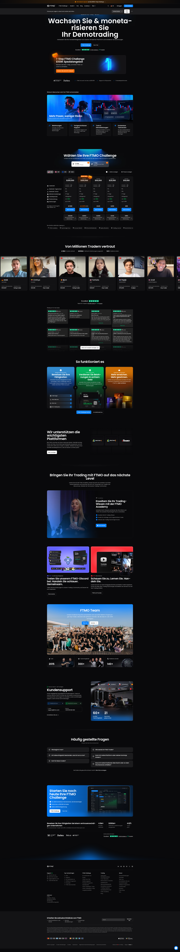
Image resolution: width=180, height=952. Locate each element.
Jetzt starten (70, 209)
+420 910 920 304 (53, 880)
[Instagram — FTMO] (124, 866)
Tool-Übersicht (104, 879)
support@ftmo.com (54, 878)
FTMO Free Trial (86, 879)
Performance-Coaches (107, 880)
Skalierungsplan (86, 881)
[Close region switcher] (132, 11)
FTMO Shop (122, 890)
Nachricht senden (53, 877)
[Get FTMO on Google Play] (129, 938)
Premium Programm (87, 883)
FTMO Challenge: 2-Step (88, 888)
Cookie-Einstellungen (61, 944)
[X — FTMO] (129, 866)
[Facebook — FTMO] (126, 866)
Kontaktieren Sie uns (52, 715)
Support (68, 877)
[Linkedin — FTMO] (132, 866)
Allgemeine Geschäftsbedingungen (87, 944)
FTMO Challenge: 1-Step (88, 886)
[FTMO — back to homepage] (51, 6)
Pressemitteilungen (124, 875)
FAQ (77, 6)
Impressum (75, 944)
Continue (127, 11)
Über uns (121, 879)
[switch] (107, 172)
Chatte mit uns (52, 875)
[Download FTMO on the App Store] (121, 938)
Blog (81, 6)
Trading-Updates (105, 888)
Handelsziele (85, 884)
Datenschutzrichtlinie (101, 944)
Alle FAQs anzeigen (101, 770)
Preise (83, 877)
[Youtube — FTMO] (121, 866)
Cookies (69, 944)
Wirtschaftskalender (106, 884)
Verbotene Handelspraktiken (105, 876)
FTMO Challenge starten (84, 412)
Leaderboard (104, 882)
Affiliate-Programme (124, 884)
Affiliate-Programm (71, 881)
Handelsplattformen (106, 890)
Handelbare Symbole (106, 886)
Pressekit (68, 883)
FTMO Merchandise (71, 884)
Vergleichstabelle (86, 890)
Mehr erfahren (122, 383)
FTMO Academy (105, 891)
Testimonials (122, 886)
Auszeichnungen (123, 883)
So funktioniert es (97, 412)
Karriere (121, 888)
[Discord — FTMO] (118, 866)
